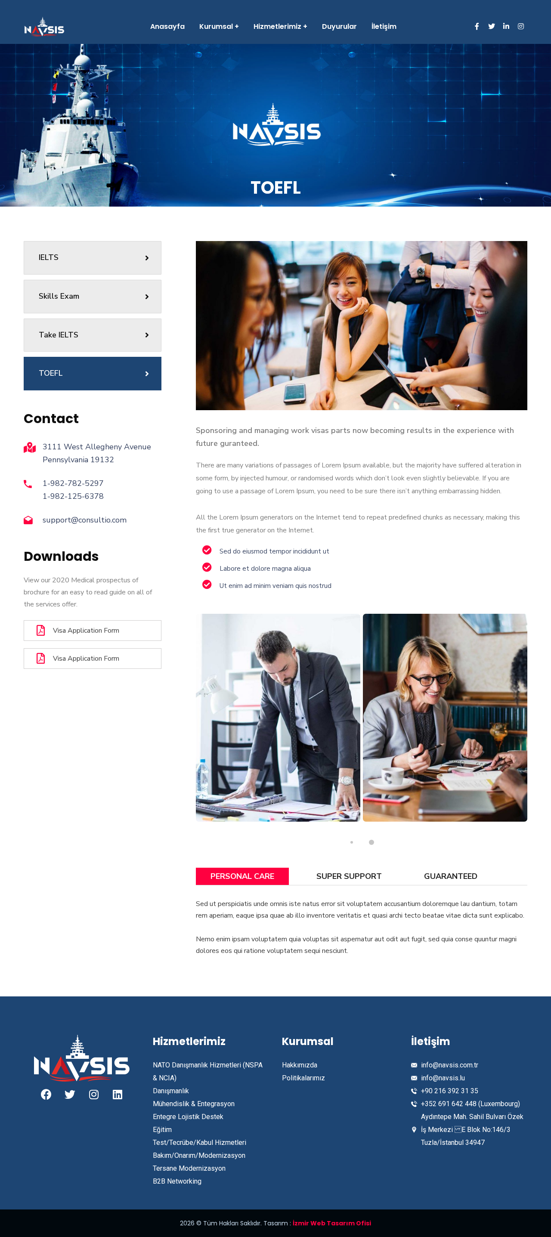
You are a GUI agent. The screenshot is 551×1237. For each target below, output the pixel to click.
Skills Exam (59, 296)
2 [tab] (371, 842)
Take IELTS (58, 335)
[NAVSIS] (44, 27)
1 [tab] (351, 842)
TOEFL (51, 373)
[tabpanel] (278, 718)
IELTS (49, 257)
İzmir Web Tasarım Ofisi (332, 1223)
